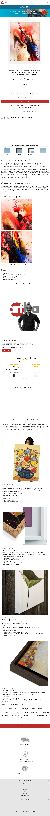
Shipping (22, 79)
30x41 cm (13, 93)
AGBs (25, 791)
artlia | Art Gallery (24, 780)
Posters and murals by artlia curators (25, 72)
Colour (25, 84)
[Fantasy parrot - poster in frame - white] (3, 140)
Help (24, 783)
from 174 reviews (24, 361)
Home (10, 70)
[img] (25, 360)
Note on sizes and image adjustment (25, 111)
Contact (25, 789)
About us (25, 787)
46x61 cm (36, 93)
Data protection (25, 795)
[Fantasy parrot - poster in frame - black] (1, 140)
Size (25, 91)
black (22, 87)
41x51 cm (29, 93)
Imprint (25, 793)
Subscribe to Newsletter (25, 799)
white (27, 87)
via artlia (7, 350)
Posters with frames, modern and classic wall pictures (26, 70)
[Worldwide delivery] (25, 768)
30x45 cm (21, 93)
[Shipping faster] (25, 739)
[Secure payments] (25, 754)
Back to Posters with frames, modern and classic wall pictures (26, 725)
